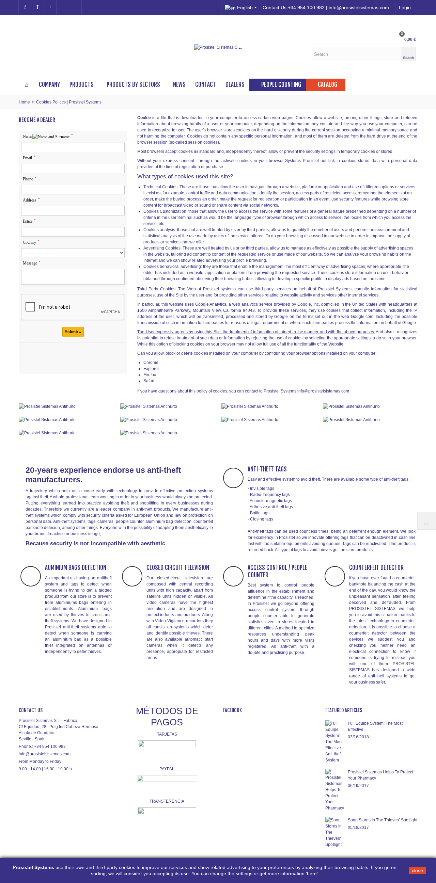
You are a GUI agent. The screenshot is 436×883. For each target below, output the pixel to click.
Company (49, 84)
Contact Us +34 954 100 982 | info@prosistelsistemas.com (326, 7)
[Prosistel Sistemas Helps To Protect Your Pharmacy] (334, 789)
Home (24, 102)
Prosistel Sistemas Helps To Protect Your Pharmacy (380, 775)
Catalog (327, 84)
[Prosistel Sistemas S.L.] (218, 47)
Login (405, 7)
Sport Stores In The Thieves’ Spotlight (382, 820)
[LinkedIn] (75, 7)
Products (81, 84)
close (417, 870)
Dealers (235, 84)
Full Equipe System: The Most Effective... (375, 726)
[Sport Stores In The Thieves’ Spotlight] (334, 832)
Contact (205, 84)
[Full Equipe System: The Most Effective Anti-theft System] (334, 741)
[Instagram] (62, 7)
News (179, 84)
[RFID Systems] (167, 433)
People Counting (281, 84)
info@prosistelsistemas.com (45, 754)
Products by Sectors (133, 84)
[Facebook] (24, 7)
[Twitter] (37, 7)
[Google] (50, 7)
